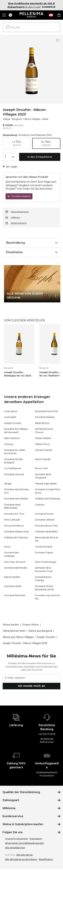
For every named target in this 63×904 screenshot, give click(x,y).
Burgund (17, 119)
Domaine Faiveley (45, 417)
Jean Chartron (11, 438)
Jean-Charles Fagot (45, 562)
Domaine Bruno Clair (46, 525)
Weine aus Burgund (40, 630)
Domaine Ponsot (44, 513)
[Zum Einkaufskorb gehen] (59, 15)
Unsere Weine (30, 624)
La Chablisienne (12, 468)
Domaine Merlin (13, 586)
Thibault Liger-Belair (46, 483)
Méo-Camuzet (12, 519)
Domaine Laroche (14, 474)
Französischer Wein (14, 630)
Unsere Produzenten (16, 838)
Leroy (7, 546)
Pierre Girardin (43, 459)
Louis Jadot (10, 417)
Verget (8, 483)
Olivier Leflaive (43, 438)
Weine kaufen (11, 624)
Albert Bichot (42, 423)
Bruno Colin (41, 468)
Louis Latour (10, 411)
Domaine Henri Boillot (16, 498)
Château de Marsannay (47, 498)
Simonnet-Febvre (14, 525)
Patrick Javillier (12, 577)
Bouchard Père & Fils (46, 411)
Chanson (40, 504)
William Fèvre (42, 444)
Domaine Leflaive (44, 519)
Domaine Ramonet (14, 595)
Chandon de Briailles (46, 531)
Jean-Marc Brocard (14, 562)
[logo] (31, 15)
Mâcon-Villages (31, 119)
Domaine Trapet (44, 552)
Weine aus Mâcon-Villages (18, 637)
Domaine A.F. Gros (14, 513)
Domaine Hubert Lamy (16, 531)
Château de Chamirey (16, 537)
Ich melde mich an (31, 685)
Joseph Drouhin (12, 423)
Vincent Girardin (43, 450)
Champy (8, 444)
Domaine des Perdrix (15, 567)
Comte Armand (43, 546)
